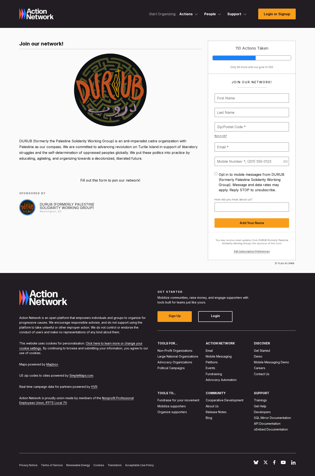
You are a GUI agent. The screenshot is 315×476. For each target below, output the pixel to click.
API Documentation (267, 423)
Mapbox (52, 364)
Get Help (260, 406)
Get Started (262, 350)
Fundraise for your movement (178, 400)
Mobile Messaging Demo (271, 362)
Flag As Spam (286, 263)
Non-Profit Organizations (175, 350)
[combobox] (285, 161)
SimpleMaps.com (81, 375)
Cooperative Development (224, 400)
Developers (262, 412)
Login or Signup (277, 14)
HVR (94, 386)
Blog (209, 418)
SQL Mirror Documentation (272, 418)
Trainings (260, 400)
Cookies (98, 465)
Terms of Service (52, 465)
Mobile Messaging (219, 356)
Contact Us (261, 374)
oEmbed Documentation (271, 429)
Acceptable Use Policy (139, 465)
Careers (259, 368)
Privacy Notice (28, 465)
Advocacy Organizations (175, 362)
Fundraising (214, 374)
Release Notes (216, 412)
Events (210, 368)
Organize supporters (172, 412)
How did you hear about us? (233, 199)
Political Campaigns (171, 368)
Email (209, 350)
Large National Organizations (178, 356)
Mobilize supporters (172, 406)
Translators (115, 465)
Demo (258, 356)
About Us (212, 406)
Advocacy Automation (221, 380)
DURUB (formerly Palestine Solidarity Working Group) (67, 206)
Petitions (212, 362)
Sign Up (175, 316)
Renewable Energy (78, 465)
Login (215, 316)
